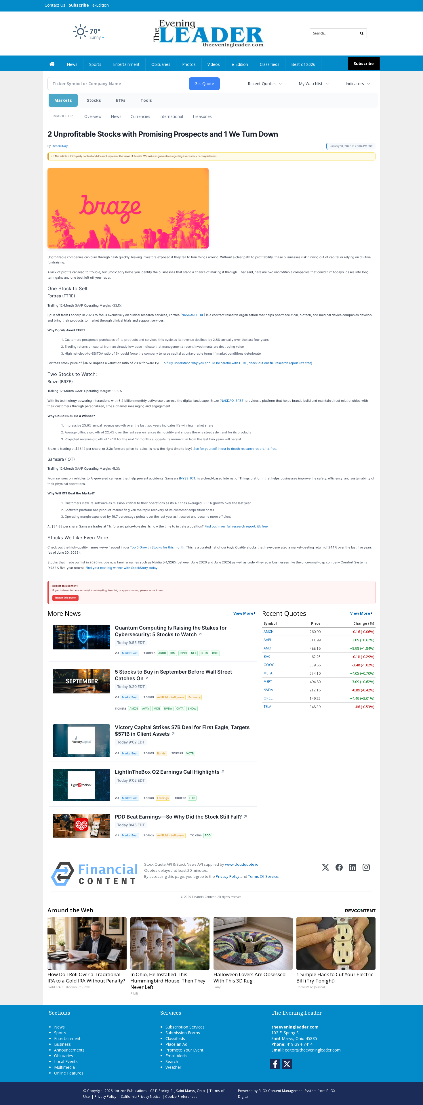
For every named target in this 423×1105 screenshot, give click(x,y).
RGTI (215, 653)
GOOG (269, 664)
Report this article (65, 597)
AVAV (145, 708)
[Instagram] (366, 873)
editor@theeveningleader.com (313, 1050)
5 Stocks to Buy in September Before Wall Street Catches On (173, 675)
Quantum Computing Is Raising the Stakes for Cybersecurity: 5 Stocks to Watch (171, 631)
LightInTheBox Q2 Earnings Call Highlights (170, 772)
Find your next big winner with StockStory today (121, 568)
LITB (192, 798)
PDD (208, 835)
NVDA (168, 708)
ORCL (268, 698)
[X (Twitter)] (325, 873)
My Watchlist (311, 83)
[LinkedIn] (353, 873)
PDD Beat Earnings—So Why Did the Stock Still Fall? (181, 817)
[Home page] (207, 33)
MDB (157, 708)
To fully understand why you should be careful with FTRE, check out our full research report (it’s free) (237, 363)
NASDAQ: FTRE (193, 315)
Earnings (163, 798)
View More (243, 613)
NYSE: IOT (187, 478)
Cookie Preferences (181, 1096)
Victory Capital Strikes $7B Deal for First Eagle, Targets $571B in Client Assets (182, 730)
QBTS (204, 653)
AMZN (133, 708)
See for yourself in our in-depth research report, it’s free (234, 449)
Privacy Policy (227, 876)
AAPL (268, 639)
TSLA (267, 706)
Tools (146, 100)
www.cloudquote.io (241, 864)
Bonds (161, 753)
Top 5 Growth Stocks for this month (157, 547)
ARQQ (162, 653)
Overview (93, 116)
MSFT (268, 681)
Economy (194, 697)
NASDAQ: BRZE (232, 401)
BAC (267, 656)
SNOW (192, 708)
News (116, 116)
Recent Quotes (262, 83)
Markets (63, 100)
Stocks (94, 100)
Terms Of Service (263, 876)
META (268, 673)
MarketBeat (130, 653)
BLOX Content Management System (287, 1090)
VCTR (190, 753)
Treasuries (202, 116)
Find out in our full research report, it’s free (236, 526)
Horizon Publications (130, 1090)
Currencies (140, 116)
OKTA (180, 708)
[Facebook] (339, 873)
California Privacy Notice (141, 1096)
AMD (267, 648)
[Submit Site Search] (362, 33)
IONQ (183, 653)
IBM (173, 653)
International (171, 116)
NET (194, 653)
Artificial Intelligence (170, 697)
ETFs (120, 100)
